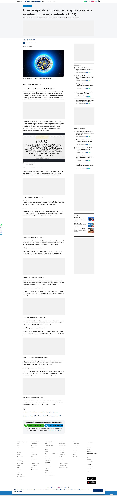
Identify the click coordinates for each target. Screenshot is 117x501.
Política (18, 447)
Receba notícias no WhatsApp (36, 425)
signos (51, 416)
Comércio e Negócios (49, 460)
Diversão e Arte (31, 39)
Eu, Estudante (35, 442)
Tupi (87, 473)
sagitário (46, 416)
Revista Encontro (92, 453)
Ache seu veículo (76, 443)
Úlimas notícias (61, 452)
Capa (18, 443)
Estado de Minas (90, 466)
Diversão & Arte (20, 456)
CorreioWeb (48, 442)
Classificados (49, 445)
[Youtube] (94, 2)
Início (24, 39)
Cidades (18, 445)
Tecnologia (19, 469)
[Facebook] (87, 2)
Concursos (34, 470)
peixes (40, 416)
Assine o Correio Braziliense (50, 474)
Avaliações (75, 450)
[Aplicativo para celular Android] (91, 482)
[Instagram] (92, 2)
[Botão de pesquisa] (23, 2)
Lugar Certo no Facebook (63, 463)
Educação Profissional (35, 463)
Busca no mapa (61, 447)
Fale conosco (33, 467)
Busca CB (46, 470)
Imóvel (61, 442)
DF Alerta (88, 444)
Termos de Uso (20, 478)
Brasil (18, 450)
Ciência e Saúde (20, 463)
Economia (19, 452)
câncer (35, 412)
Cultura (32, 456)
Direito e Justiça (20, 461)
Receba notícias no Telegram (56, 425)
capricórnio (42, 412)
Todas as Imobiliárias (62, 465)
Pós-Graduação (34, 465)
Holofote (18, 467)
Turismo (18, 472)
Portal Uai (88, 468)
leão (32, 416)
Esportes (18, 458)
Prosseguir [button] (98, 490)
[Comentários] (1, 235)
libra (36, 416)
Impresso (48, 462)
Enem (32, 452)
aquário (26, 412)
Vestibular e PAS (34, 458)
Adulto (46, 455)
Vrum (74, 442)
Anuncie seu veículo (76, 445)
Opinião (18, 465)
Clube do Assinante (48, 472)
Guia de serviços (62, 454)
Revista (88, 457)
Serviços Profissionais (49, 458)
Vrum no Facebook (76, 456)
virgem (61, 416)
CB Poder (88, 449)
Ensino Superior (34, 445)
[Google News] (96, 2)
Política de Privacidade (21, 476)
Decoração (61, 458)
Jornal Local (89, 447)
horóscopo (26, 416)
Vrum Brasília (89, 451)
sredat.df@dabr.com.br (55, 430)
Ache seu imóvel (62, 443)
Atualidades (89, 459)
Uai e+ (88, 471)
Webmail (46, 443)
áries (30, 412)
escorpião (48, 412)
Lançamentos (61, 450)
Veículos (46, 451)
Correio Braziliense (22, 442)
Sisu (32, 461)
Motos (74, 454)
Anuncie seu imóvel (62, 445)
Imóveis (46, 449)
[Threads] (99, 2)
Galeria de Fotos (62, 461)
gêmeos (55, 412)
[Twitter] (89, 2)
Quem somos (19, 474)
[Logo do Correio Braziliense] (34, 1)
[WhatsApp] (85, 2)
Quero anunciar (48, 447)
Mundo (18, 454)
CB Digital (47, 468)
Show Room (61, 456)
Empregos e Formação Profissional (51, 453)
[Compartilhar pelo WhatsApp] (89, 97)
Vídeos (74, 452)
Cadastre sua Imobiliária (63, 467)
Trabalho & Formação (35, 447)
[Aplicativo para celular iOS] (91, 479)
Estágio (32, 450)
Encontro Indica (89, 461)
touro (56, 416)
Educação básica (34, 443)
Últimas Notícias (34, 454)
